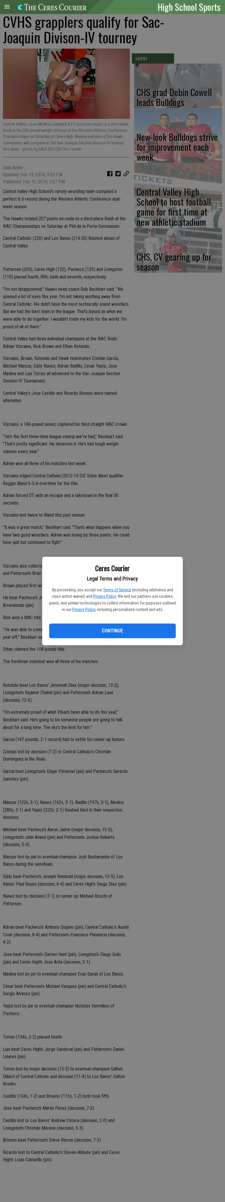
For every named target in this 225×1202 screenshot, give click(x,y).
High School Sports (189, 6)
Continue (112, 631)
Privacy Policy (104, 596)
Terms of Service (117, 590)
